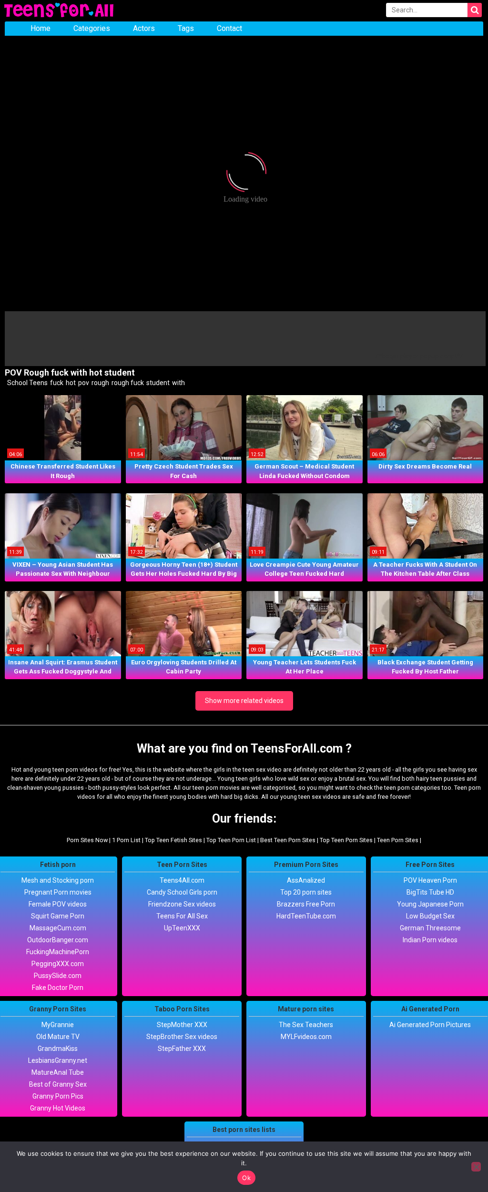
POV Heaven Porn (430, 880)
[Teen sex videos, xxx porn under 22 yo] (59, 10)
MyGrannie (57, 1025)
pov (83, 383)
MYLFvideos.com (306, 1036)
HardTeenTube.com (306, 916)
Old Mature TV (58, 1036)
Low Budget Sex (430, 916)
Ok (246, 1178)
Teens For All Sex (182, 916)
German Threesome (430, 928)
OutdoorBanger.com (57, 940)
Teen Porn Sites (397, 840)
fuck (56, 383)
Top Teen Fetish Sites (173, 840)
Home (40, 28)
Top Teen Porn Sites (346, 840)
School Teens (27, 383)
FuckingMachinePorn (57, 952)
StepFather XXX (182, 1048)
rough (99, 383)
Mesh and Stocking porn (57, 880)
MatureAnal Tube (57, 1072)
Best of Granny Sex (58, 1084)
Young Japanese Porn (430, 904)
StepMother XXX (182, 1025)
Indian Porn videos (430, 940)
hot (70, 383)
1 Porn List (126, 840)
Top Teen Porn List (231, 840)
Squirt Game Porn (57, 916)
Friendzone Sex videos (182, 904)
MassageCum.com (58, 928)
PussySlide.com (57, 975)
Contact (229, 28)
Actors (144, 28)
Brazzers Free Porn (306, 904)
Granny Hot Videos (57, 1108)
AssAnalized (306, 880)
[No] (476, 1167)
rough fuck (127, 383)
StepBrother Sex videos (181, 1036)
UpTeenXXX (182, 928)
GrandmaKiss (58, 1048)
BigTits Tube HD (430, 892)
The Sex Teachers (306, 1025)
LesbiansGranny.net (57, 1060)
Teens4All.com (182, 880)
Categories (91, 28)
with (178, 383)
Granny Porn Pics (57, 1096)
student (157, 383)
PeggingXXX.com (57, 964)
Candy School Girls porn (182, 892)
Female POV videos (58, 904)
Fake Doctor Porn (57, 987)
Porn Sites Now (87, 840)
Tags (186, 28)
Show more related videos (244, 700)
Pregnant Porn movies (58, 892)
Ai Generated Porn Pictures (430, 1025)
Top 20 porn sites (306, 892)
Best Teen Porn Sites (287, 840)
